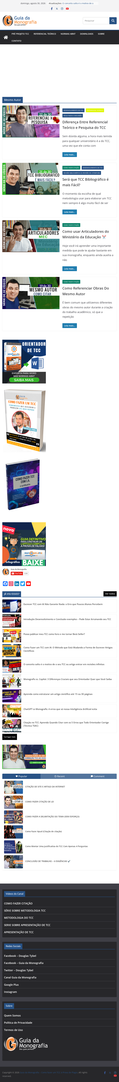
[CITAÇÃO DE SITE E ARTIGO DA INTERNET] (13, 787)
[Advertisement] (59, 66)
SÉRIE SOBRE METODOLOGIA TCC (25, 910)
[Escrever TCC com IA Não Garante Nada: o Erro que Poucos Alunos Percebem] (11, 606)
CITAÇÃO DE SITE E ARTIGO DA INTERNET (45, 786)
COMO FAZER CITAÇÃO (71, 168)
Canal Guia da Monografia (20, 977)
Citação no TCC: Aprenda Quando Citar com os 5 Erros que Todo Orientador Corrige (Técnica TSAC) (66, 724)
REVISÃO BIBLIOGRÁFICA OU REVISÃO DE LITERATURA (82, 173)
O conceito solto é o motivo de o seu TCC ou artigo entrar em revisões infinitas (64, 664)
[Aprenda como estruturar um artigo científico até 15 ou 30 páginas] (11, 695)
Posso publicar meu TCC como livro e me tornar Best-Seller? (54, 634)
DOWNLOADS (86, 33)
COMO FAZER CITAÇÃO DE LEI (39, 801)
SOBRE (101, 33)
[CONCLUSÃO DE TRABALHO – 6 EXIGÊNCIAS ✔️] (13, 861)
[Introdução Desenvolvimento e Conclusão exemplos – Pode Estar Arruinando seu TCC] (11, 620)
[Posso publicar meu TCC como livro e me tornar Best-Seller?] (11, 635)
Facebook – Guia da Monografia (23, 963)
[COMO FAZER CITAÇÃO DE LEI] (13, 802)
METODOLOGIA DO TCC (18, 917)
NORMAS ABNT (68, 33)
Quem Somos (12, 1015)
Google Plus (11, 984)
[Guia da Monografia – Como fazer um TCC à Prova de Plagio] (5, 37)
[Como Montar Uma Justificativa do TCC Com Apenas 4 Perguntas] (13, 846)
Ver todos (110, 593)
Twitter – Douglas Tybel (18, 970)
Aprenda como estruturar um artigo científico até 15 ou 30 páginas (58, 694)
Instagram (10, 992)
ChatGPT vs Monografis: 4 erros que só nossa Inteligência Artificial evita (60, 709)
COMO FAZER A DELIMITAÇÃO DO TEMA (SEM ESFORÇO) (52, 816)
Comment (99, 776)
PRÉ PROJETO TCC (20, 33)
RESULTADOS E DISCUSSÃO (73, 116)
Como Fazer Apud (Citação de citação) (43, 831)
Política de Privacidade (18, 1022)
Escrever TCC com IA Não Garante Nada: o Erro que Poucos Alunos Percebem (63, 604)
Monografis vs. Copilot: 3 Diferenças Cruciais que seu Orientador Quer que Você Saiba (68, 679)
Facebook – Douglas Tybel (20, 956)
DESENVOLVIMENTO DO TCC (73, 110)
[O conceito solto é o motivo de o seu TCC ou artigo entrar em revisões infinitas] (11, 666)
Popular (22, 776)
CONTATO (16, 40)
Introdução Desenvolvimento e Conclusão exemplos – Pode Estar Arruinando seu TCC (67, 619)
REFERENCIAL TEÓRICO (45, 33)
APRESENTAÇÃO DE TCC (19, 932)
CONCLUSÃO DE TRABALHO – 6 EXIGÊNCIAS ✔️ (47, 861)
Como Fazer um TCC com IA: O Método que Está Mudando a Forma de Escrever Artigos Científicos (68, 649)
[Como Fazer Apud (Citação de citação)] (13, 831)
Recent (61, 776)
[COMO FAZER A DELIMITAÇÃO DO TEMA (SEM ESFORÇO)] (13, 817)
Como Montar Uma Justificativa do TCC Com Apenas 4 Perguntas (56, 846)
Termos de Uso (13, 1030)
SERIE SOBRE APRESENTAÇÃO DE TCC (27, 925)
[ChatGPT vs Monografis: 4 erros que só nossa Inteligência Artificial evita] (11, 710)
